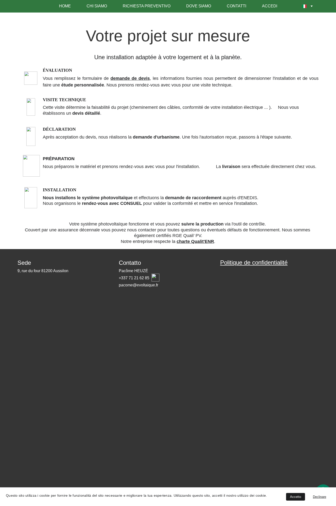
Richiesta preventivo (146, 6)
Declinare (319, 497)
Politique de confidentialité (254, 262)
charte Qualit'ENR (195, 241)
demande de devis (130, 78)
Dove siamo (198, 6)
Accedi (269, 6)
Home (65, 6)
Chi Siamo (97, 6)
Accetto (295, 497)
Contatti (236, 6)
